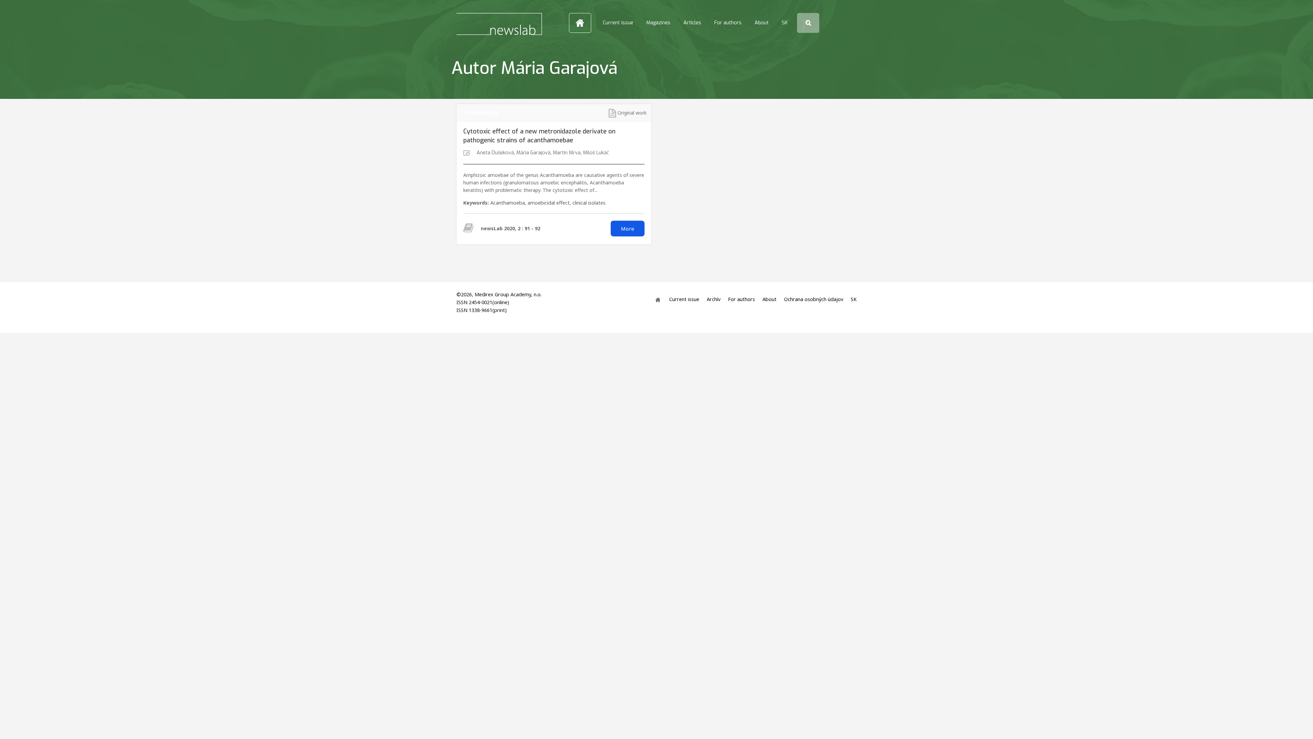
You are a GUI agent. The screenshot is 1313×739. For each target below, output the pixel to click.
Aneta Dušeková (495, 153)
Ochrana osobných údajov (813, 299)
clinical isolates (589, 202)
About (762, 23)
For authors (728, 23)
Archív (713, 299)
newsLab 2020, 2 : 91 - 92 (510, 228)
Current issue (618, 23)
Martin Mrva (567, 153)
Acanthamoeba (507, 202)
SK (784, 23)
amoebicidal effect (549, 202)
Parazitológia (481, 112)
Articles (692, 23)
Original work (632, 112)
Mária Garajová (533, 153)
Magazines (658, 23)
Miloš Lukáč (596, 153)
